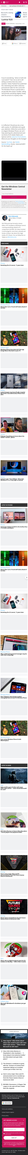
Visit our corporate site (13, 1098)
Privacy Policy (19, 1143)
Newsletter (23, 43)
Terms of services (19, 201)
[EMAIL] (10, 220)
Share (5, 43)
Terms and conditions (7, 1109)
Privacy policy (5, 1115)
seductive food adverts (19, 137)
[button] (26, 2)
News (3, 23)
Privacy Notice (21, 203)
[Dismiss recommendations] (26, 10)
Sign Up (14, 1138)
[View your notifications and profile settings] (19, 2)
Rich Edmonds (11, 23)
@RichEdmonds (12, 237)
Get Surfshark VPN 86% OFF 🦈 (17, 6)
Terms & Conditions (12, 1144)
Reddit (17, 142)
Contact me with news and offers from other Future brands (14, 1133)
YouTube (9, 142)
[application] (14, 169)
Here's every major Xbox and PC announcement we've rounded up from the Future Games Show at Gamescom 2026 (13, 1077)
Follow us (16, 43)
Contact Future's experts (8, 1112)
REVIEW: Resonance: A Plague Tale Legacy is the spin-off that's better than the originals (14, 1086)
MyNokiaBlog (5, 144)
